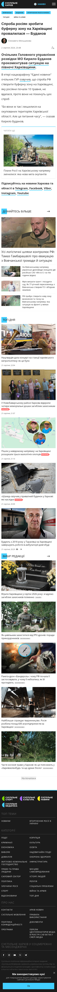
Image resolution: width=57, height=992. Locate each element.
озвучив (25, 79)
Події (4, 837)
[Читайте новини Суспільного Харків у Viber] (20, 955)
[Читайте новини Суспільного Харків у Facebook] (3, 955)
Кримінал (6, 842)
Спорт (4, 891)
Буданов (19, 13)
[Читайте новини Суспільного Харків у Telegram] (26, 955)
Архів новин (37, 909)
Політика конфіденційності (11, 923)
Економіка (7, 847)
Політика (6, 881)
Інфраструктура (38, 861)
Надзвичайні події (40, 852)
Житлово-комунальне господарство (14, 863)
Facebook (35, 188)
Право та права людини (10, 870)
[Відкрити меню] (54, 4)
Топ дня (6, 17)
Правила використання (38, 916)
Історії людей (38, 876)
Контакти (7, 909)
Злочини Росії (9, 886)
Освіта (33, 847)
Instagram (8, 193)
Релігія (33, 881)
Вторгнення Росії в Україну (38, 13)
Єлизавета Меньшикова (19, 40)
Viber (47, 188)
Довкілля (6, 856)
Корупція (35, 837)
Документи (36, 922)
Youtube (23, 193)
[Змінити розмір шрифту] (52, 47)
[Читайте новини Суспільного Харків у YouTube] (14, 955)
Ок (28, 986)
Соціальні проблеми (42, 886)
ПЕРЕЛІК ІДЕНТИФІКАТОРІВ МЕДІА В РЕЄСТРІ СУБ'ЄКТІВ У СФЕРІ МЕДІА (42, 933)
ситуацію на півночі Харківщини (25, 65)
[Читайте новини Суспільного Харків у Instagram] (9, 955)
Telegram (21, 188)
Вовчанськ (7, 13)
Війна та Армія (19, 17)
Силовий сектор (11, 876)
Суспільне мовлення (13, 914)
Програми (7, 929)
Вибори (5, 852)
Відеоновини (9, 895)
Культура (35, 842)
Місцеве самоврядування (40, 870)
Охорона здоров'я (40, 856)
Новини (6, 821)
